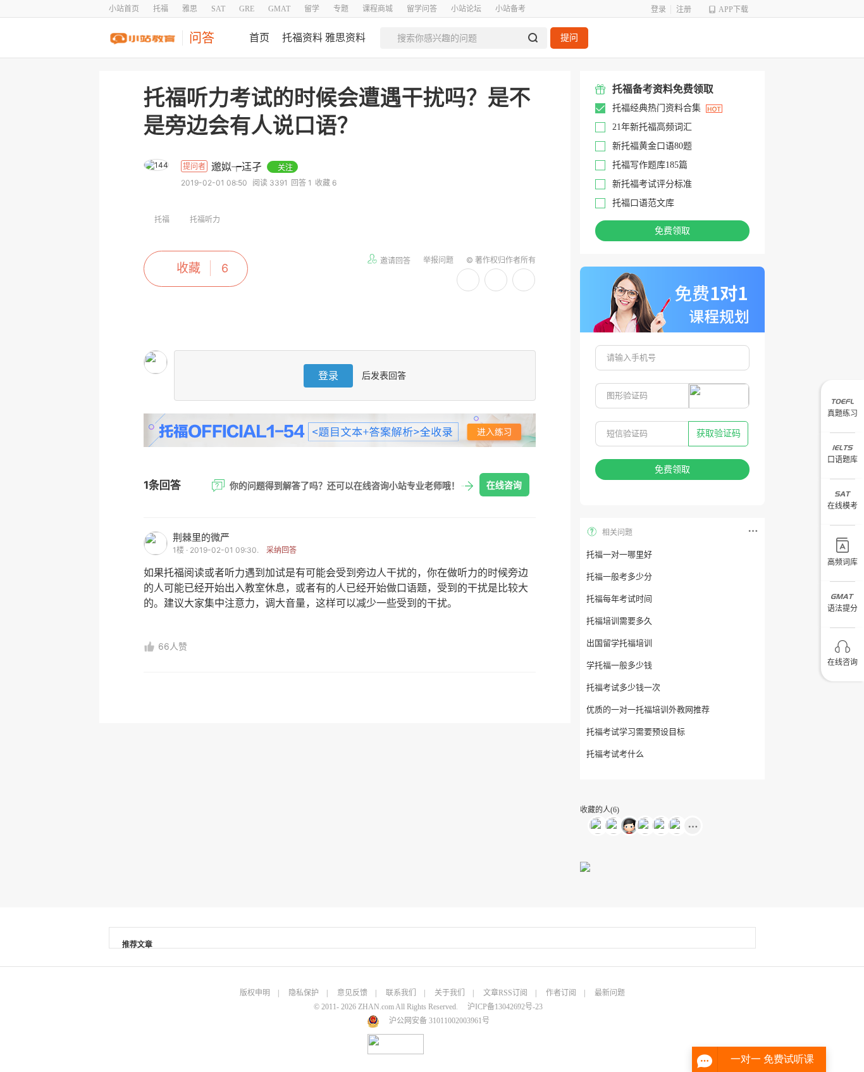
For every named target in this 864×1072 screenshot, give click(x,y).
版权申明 (255, 992)
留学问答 (422, 8)
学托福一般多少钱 (619, 665)
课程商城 (377, 8)
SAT (218, 8)
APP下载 (733, 9)
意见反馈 (352, 992)
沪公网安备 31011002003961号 (439, 1020)
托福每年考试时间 (619, 598)
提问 (569, 37)
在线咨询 (504, 484)
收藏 (188, 268)
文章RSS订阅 (505, 992)
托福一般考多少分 (619, 576)
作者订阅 (561, 992)
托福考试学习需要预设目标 (635, 731)
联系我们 (401, 992)
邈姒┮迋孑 (238, 166)
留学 (311, 8)
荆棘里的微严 (201, 537)
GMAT (279, 8)
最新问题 (610, 992)
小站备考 (510, 8)
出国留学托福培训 (619, 643)
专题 (341, 8)
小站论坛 (466, 8)
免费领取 (672, 231)
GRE (246, 8)
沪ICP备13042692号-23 (505, 1006)
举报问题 (438, 260)
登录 (658, 9)
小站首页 (124, 8)
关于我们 (450, 992)
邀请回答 (395, 260)
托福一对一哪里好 (619, 554)
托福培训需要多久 (619, 621)
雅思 (189, 8)
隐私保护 (303, 992)
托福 (160, 8)
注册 (683, 9)
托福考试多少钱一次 (623, 687)
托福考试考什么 (615, 754)
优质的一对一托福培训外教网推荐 (648, 709)
